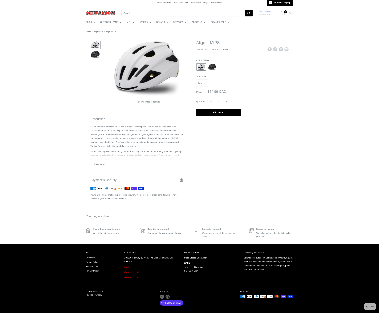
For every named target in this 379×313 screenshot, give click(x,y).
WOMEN (144, 22)
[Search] (249, 13)
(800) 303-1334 (131, 277)
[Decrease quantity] (211, 101)
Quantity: (201, 101)
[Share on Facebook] (270, 49)
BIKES (89, 22)
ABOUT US (197, 22)
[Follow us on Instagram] (168, 297)
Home (88, 32)
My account (264, 14)
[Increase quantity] (226, 101)
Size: (201, 76)
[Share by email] (286, 49)
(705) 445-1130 (131, 272)
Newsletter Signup (282, 3)
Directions (90, 257)
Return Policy (92, 262)
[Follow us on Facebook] (162, 297)
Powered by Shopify (94, 295)
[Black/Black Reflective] (212, 67)
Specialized (202, 50)
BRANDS (160, 22)
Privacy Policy (92, 271)
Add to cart (218, 112)
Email (127, 267)
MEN (129, 22)
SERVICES (178, 22)
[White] (201, 67)
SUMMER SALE (218, 22)
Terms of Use (92, 266)
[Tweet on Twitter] (281, 49)
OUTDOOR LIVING (109, 22)
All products (98, 32)
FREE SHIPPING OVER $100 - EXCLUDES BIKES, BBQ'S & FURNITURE (189, 3)
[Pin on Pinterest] (275, 49)
